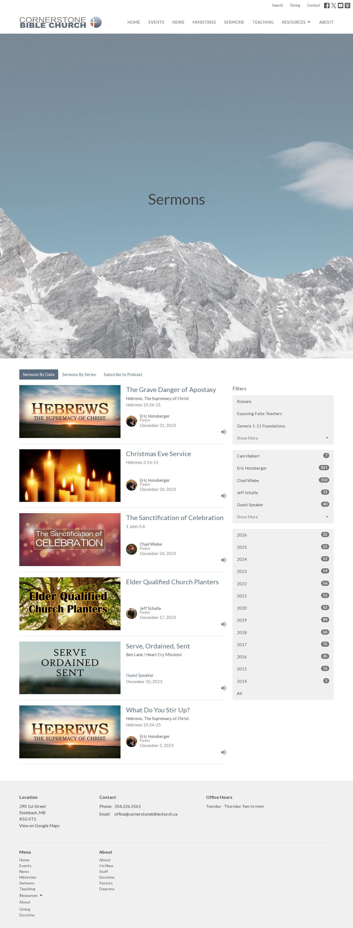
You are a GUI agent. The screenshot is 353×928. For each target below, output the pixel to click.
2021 (282, 595)
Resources (294, 22)
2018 (282, 632)
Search (277, 5)
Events (156, 22)
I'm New (106, 865)
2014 (282, 681)
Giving (295, 5)
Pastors (106, 883)
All (239, 693)
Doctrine (26, 915)
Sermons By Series (79, 374)
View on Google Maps (39, 825)
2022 (282, 583)
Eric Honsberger (282, 467)
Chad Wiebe (282, 480)
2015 (282, 668)
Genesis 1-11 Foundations (261, 425)
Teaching (263, 22)
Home (133, 22)
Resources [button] (28, 895)
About (326, 22)
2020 (282, 607)
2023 (282, 571)
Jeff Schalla (282, 492)
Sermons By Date (39, 374)
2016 (282, 656)
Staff (103, 871)
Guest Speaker (282, 504)
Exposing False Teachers (259, 413)
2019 (282, 620)
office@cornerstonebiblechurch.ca (145, 813)
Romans (244, 401)
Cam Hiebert (282, 455)
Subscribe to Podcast (123, 374)
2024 (282, 559)
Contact (313, 5)
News (178, 22)
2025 (282, 547)
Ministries (204, 22)
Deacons (106, 888)
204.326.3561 (127, 806)
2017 (282, 644)
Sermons (234, 22)
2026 (282, 534)
